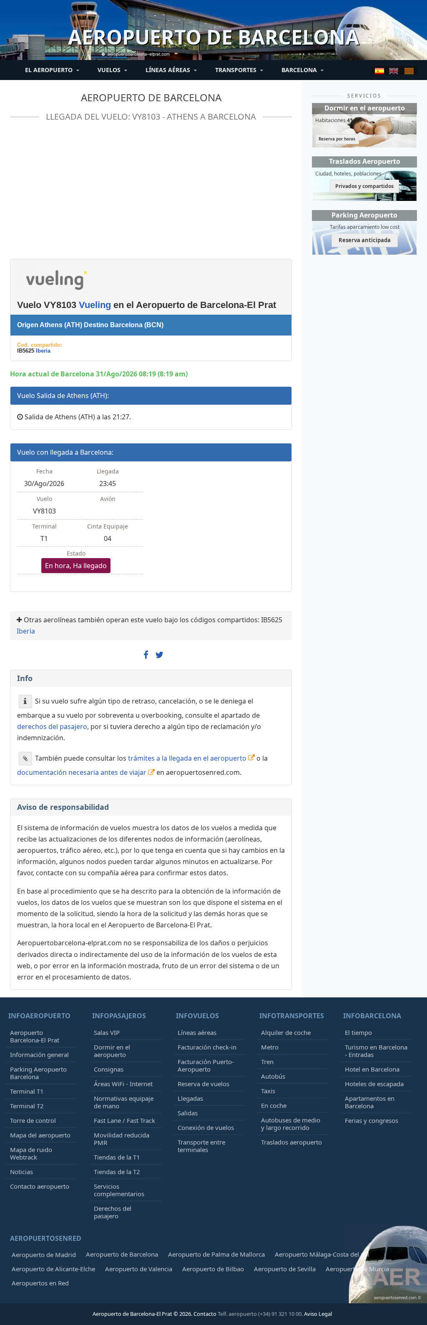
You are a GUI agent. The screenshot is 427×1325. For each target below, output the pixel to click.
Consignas (108, 1069)
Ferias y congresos (371, 1120)
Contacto (204, 1313)
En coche (273, 1105)
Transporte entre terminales (201, 1146)
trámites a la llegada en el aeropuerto (187, 757)
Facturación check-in (207, 1047)
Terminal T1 (27, 1091)
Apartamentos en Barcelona (369, 1102)
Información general (39, 1054)
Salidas (188, 1113)
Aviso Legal (318, 1313)
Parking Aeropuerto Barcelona (38, 1073)
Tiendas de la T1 (117, 1157)
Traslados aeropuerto (291, 1142)
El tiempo (358, 1032)
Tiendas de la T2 (117, 1171)
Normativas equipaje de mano (123, 1102)
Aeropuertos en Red (40, 1283)
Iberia (43, 351)
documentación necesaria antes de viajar (81, 772)
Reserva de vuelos (203, 1084)
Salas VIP (107, 1032)
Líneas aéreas (197, 1032)
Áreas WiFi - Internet (123, 1084)
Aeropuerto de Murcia (357, 1269)
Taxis (268, 1091)
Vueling (95, 305)
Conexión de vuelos (206, 1127)
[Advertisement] (150, 193)
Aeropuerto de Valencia (138, 1269)
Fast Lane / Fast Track (124, 1120)
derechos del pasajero (52, 726)
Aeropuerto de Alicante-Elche (53, 1269)
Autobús (273, 1076)
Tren (267, 1061)
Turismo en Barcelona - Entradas (376, 1051)
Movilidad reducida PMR (121, 1139)
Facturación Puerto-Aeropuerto (206, 1065)
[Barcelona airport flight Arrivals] (394, 70)
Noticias (21, 1171)
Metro (270, 1047)
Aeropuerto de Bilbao (213, 1269)
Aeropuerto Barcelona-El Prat (34, 1036)
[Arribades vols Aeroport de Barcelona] (409, 70)
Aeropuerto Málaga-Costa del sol (322, 1254)
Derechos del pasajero (112, 1212)
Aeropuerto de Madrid (44, 1254)
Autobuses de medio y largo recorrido (290, 1124)
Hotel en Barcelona (372, 1069)
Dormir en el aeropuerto (112, 1051)
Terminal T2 (27, 1106)
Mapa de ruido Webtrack (31, 1153)
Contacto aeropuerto (39, 1186)
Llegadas (190, 1098)
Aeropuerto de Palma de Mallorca (216, 1254)
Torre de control (33, 1120)
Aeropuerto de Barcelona (151, 97)
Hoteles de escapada (374, 1084)
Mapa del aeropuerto (40, 1135)
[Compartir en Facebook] (145, 655)
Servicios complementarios (119, 1190)
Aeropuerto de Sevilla (285, 1269)
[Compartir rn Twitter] (159, 655)
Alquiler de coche (286, 1032)
